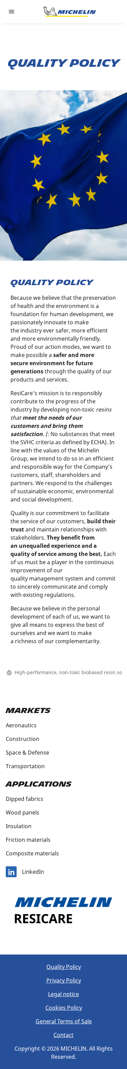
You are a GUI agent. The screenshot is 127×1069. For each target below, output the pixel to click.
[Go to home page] (70, 11)
